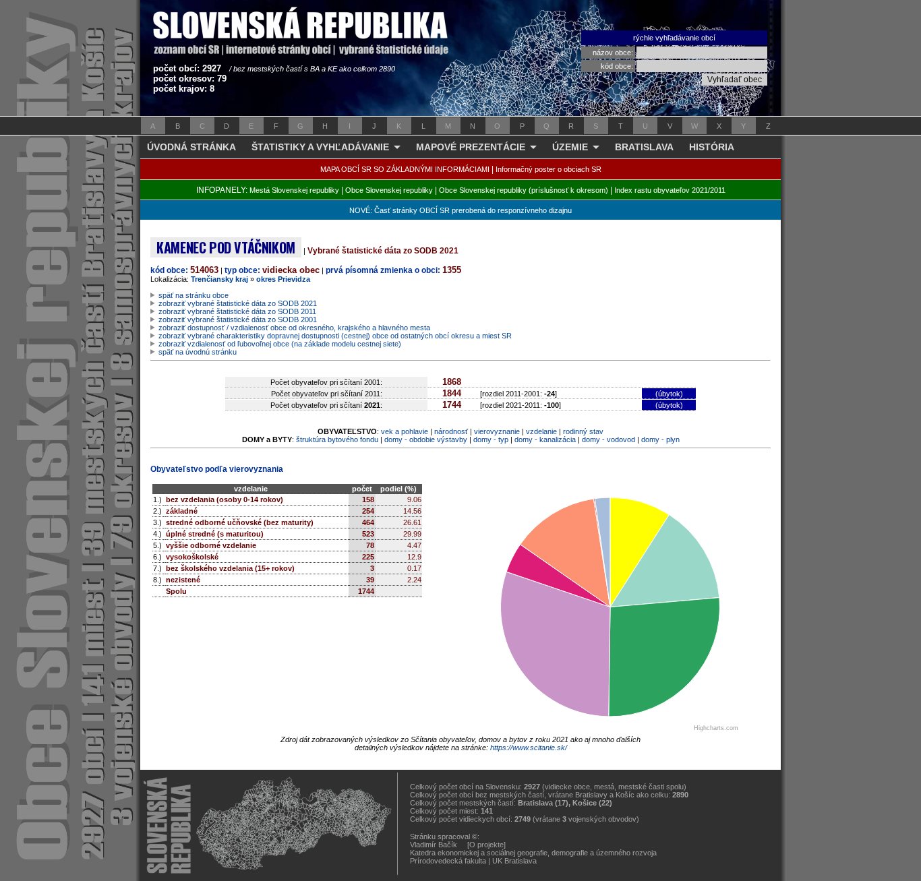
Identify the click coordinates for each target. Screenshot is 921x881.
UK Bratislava (514, 861)
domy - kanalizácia (545, 439)
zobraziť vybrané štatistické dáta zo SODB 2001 (237, 319)
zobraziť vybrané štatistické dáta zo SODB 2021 (237, 303)
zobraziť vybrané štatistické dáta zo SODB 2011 (237, 311)
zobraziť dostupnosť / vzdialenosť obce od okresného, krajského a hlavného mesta (294, 328)
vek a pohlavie (404, 431)
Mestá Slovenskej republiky (294, 190)
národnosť (451, 431)
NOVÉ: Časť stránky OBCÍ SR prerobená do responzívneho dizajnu (460, 210)
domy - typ (490, 439)
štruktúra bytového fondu (337, 439)
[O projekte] (486, 845)
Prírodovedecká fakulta (448, 861)
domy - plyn (660, 439)
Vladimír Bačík (433, 845)
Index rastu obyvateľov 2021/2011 (669, 190)
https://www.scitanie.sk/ (528, 747)
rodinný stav (583, 431)
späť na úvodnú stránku (197, 352)
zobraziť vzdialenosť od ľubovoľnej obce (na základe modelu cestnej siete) (279, 344)
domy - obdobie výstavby (425, 439)
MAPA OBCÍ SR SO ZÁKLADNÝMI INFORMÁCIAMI (404, 169)
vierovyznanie (497, 431)
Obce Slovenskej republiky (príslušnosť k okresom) (523, 190)
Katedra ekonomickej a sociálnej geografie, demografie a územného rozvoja (533, 853)
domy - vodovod (608, 439)
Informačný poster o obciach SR (548, 169)
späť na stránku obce (193, 295)
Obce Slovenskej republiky (389, 190)
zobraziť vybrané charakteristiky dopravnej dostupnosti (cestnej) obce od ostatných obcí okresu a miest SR (335, 336)
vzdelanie (541, 431)
